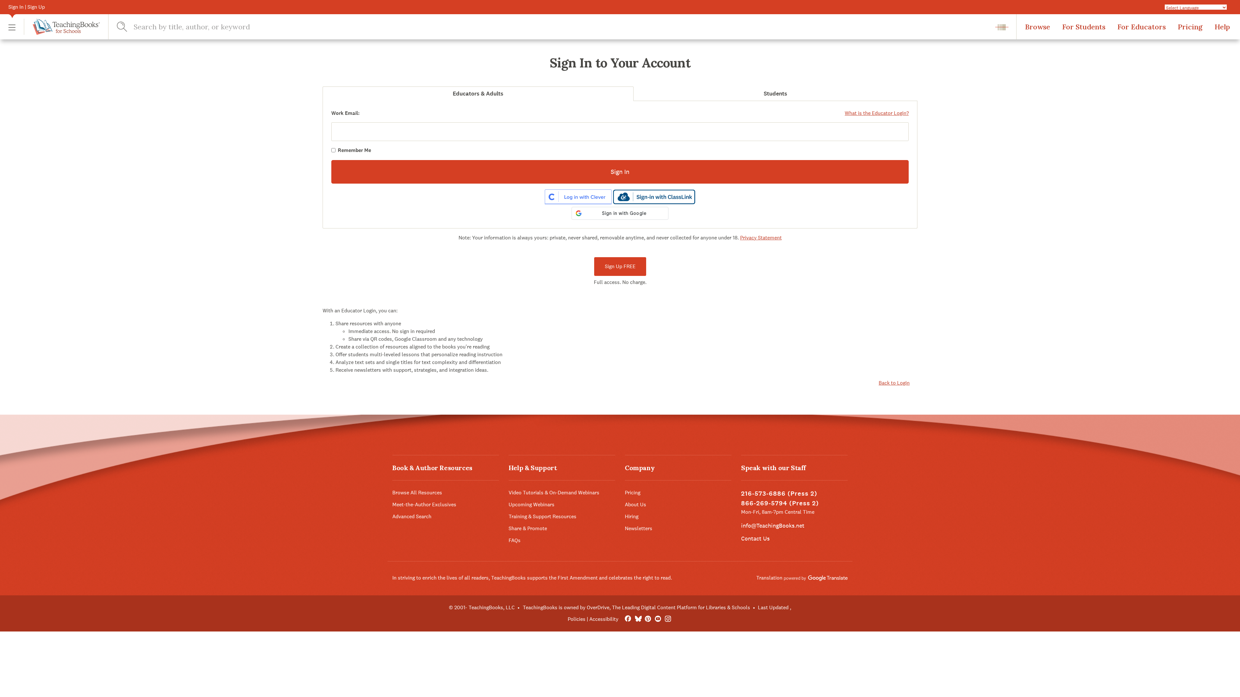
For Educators (1141, 26)
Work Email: (345, 113)
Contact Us (755, 538)
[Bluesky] (638, 619)
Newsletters (638, 528)
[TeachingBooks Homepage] (62, 27)
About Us (635, 504)
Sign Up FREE (620, 266)
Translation (770, 577)
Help (1222, 26)
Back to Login (894, 382)
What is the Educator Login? (877, 113)
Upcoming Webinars (531, 504)
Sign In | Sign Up (26, 7)
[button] (12, 27)
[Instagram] (668, 619)
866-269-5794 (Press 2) (780, 503)
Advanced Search (411, 516)
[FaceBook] (628, 619)
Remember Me (354, 150)
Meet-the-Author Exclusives (424, 504)
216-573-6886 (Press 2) (779, 493)
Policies (576, 619)
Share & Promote (528, 528)
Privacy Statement (761, 237)
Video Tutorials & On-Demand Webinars (554, 492)
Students (775, 93)
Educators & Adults (478, 93)
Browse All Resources (417, 492)
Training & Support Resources (542, 516)
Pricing (1190, 26)
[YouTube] (658, 619)
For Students (1083, 26)
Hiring (631, 516)
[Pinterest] (648, 619)
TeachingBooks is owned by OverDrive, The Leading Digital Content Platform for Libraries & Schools (636, 607)
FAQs (515, 540)
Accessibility (603, 619)
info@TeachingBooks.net (772, 525)
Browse (1037, 26)
